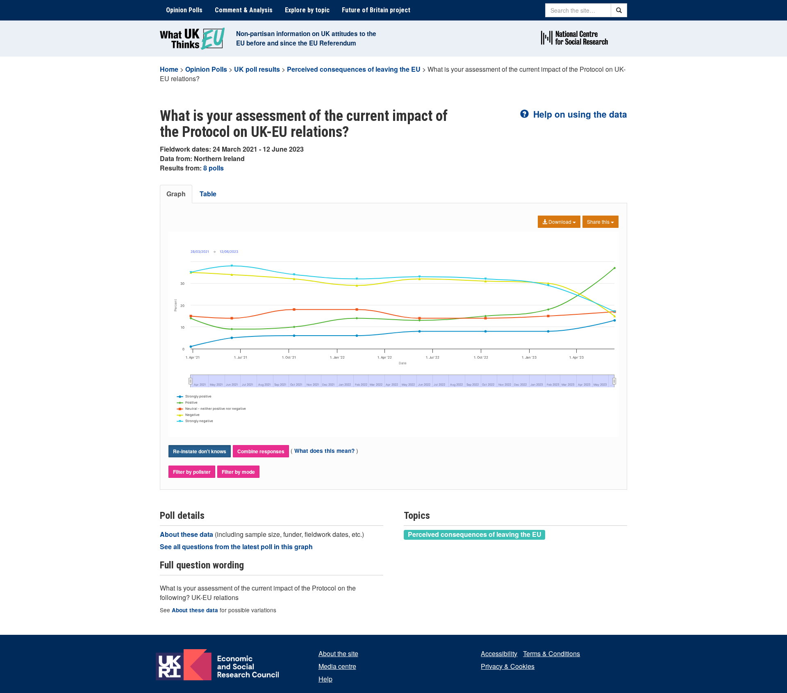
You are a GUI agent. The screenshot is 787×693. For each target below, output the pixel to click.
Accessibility (499, 653)
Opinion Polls (184, 10)
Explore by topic (307, 10)
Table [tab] (208, 193)
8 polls (213, 168)
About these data (187, 534)
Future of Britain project (376, 10)
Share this (599, 221)
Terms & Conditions (551, 653)
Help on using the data (579, 114)
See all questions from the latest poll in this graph (236, 546)
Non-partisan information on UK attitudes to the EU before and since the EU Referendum (306, 38)
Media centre (337, 666)
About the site (338, 653)
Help (325, 679)
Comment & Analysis (244, 10)
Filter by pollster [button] (192, 471)
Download (560, 221)
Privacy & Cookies (508, 666)
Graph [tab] (176, 193)
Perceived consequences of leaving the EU (354, 69)
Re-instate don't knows (199, 451)
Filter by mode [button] (238, 471)
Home (169, 69)
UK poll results (257, 69)
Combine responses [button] (260, 451)
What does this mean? (324, 450)
